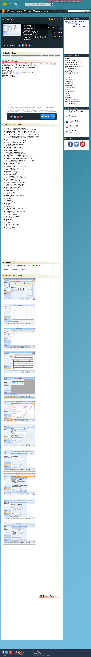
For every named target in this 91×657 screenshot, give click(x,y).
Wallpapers (38, 11)
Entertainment (69, 103)
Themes (28, 11)
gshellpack (76, 23)
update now (37, 265)
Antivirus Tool (74, 21)
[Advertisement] (32, 93)
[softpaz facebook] (3, 653)
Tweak (67, 93)
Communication (70, 99)
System (67, 91)
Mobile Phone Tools (71, 74)
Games (20, 11)
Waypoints (72, 116)
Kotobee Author (74, 131)
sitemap (69, 1)
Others (67, 82)
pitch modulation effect (71, 25)
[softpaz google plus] (10, 653)
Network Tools (69, 78)
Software (11, 11)
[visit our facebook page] (70, 146)
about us (56, 1)
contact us (62, 1)
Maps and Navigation (71, 101)
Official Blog (36, 652)
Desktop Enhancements (72, 66)
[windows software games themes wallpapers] (10, 8)
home (50, 1)
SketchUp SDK (74, 126)
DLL (47, 11)
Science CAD (69, 87)
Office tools (68, 80)
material (67, 21)
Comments (59, 32)
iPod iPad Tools (70, 72)
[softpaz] (0, 12)
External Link (18, 73)
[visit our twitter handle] (76, 146)
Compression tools (71, 64)
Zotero (81, 25)
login (73, 1)
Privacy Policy (37, 653)
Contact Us (5, 655)
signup (78, 1)
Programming (69, 85)
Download (59, 37)
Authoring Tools (70, 60)
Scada (81, 21)
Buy (23, 269)
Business (68, 97)
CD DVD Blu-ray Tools (72, 62)
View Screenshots (56, 28)
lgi (74, 27)
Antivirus (67, 58)
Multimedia (68, 76)
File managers (69, 68)
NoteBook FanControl (76, 111)
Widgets (67, 95)
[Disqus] (32, 571)
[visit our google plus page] (82, 146)
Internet (67, 70)
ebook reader (69, 27)
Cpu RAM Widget (74, 121)
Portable (67, 83)
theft (84, 21)
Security (67, 89)
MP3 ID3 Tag (68, 23)
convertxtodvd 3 (80, 27)
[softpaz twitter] (6, 653)
